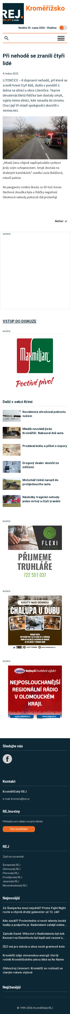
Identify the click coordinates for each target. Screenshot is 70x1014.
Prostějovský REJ (12, 877)
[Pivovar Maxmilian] (35, 362)
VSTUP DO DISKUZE (19, 321)
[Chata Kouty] (35, 622)
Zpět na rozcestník (13, 856)
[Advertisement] (35, 271)
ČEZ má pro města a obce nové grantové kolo (34, 946)
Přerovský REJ (11, 873)
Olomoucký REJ (11, 869)
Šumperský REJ (11, 864)
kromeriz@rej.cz (20, 798)
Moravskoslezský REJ (15, 885)
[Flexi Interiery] (35, 552)
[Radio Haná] (35, 692)
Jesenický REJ (11, 881)
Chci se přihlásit (19, 829)
